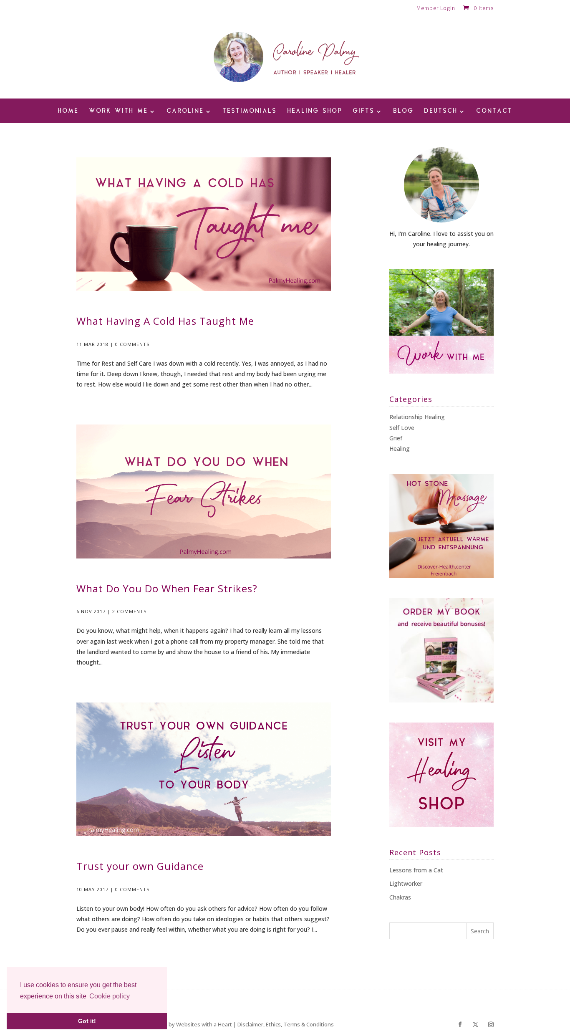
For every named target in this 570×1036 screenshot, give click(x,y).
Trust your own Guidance (140, 866)
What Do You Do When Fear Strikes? (166, 588)
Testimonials (249, 112)
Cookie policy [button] (109, 996)
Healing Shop (314, 112)
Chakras (400, 897)
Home (68, 112)
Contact (494, 112)
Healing (399, 448)
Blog (403, 112)
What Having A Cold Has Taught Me (165, 321)
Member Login (435, 8)
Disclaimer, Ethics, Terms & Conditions (285, 1024)
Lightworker (405, 883)
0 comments (132, 344)
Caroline (185, 112)
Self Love (401, 428)
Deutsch (440, 112)
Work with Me (118, 112)
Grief (395, 438)
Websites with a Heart (204, 1024)
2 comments (129, 611)
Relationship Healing (417, 417)
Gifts (363, 112)
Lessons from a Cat (416, 870)
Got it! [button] (87, 1021)
